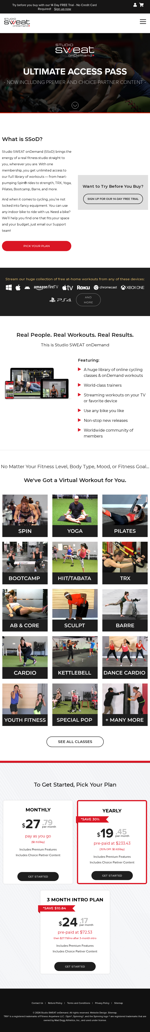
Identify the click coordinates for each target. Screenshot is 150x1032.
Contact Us (37, 1003)
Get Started (38, 876)
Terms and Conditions (78, 1003)
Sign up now (62, 9)
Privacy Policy (102, 1003)
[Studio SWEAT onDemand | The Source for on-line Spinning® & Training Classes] (17, 22)
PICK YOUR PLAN (36, 246)
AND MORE (88, 299)
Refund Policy (55, 1003)
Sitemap (118, 1003)
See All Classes (75, 741)
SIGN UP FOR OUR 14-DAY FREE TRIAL (113, 199)
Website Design (98, 1012)
